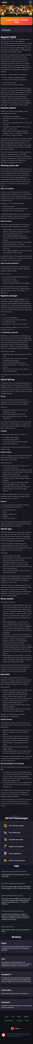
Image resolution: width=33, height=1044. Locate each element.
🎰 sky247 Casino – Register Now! (16, 21)
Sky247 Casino (14, 39)
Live (12, 1017)
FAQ (27, 1020)
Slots (6, 1017)
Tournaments (9, 1020)
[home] (5, 2)
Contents (19, 1020)
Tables (19, 1017)
